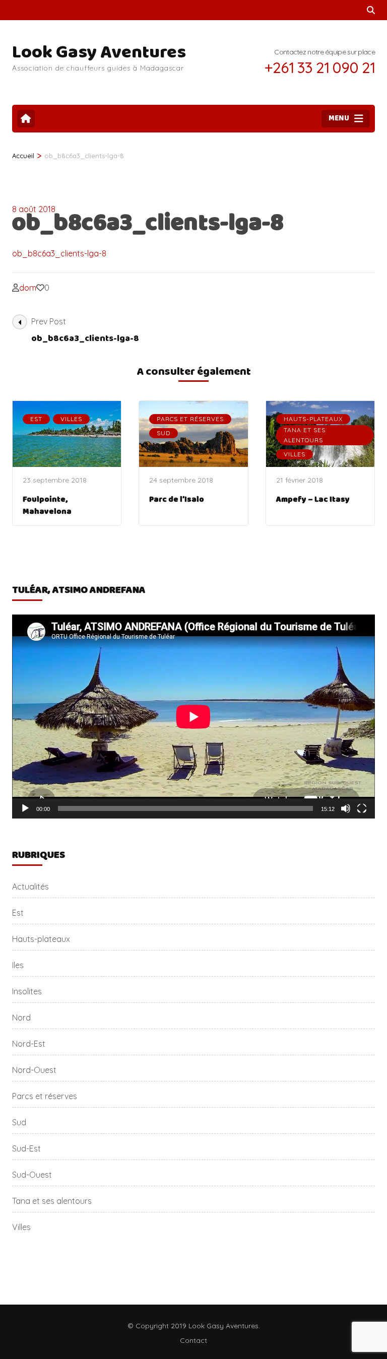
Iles (18, 965)
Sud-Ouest (32, 1175)
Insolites (27, 991)
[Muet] (346, 808)
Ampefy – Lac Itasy (313, 499)
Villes (71, 419)
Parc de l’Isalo (176, 499)
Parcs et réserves (190, 419)
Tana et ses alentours (305, 435)
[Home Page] (26, 118)
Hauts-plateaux (313, 419)
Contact (193, 1340)
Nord (21, 1017)
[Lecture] (25, 808)
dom (27, 288)
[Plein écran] (362, 808)
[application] (193, 717)
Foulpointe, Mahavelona (47, 505)
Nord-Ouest (34, 1070)
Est (36, 419)
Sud (163, 433)
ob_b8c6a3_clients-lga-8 (59, 253)
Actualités (30, 886)
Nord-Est (28, 1044)
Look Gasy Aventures (99, 52)
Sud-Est (26, 1148)
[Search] (371, 10)
